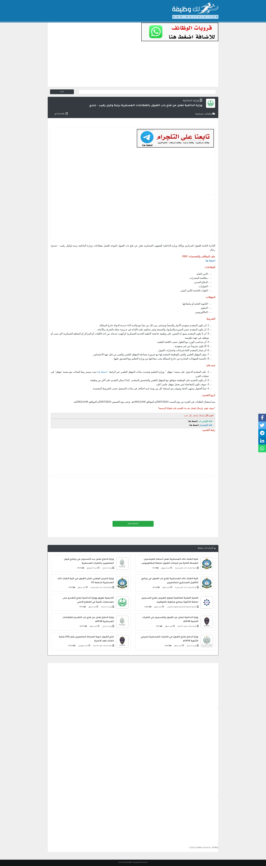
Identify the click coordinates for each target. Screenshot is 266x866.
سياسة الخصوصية (140, 862)
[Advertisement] (133, 65)
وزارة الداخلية (191, 100)
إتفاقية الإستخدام (125, 862)
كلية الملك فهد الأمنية (186, 627)
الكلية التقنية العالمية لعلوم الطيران (181, 607)
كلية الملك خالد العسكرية (185, 568)
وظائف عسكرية (203, 114)
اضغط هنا (133, 524)
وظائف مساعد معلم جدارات (203, 847)
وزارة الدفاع (107, 568)
